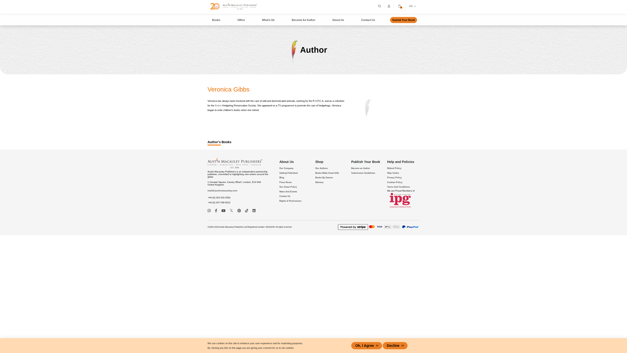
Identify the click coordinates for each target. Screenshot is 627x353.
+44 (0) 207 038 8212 (219, 202)
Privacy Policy (394, 177)
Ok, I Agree (364, 346)
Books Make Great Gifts (327, 173)
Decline (393, 346)
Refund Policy (394, 168)
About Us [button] (338, 20)
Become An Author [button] (303, 20)
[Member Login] (389, 6)
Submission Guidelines (363, 173)
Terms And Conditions (398, 187)
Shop (319, 162)
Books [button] (216, 20)
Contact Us (368, 20)
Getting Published (288, 173)
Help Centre (393, 173)
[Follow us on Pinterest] (239, 211)
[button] (399, 6)
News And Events (288, 191)
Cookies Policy (394, 182)
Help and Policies (400, 162)
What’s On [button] (268, 20)
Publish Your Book (365, 162)
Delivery (319, 182)
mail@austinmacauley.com (222, 190)
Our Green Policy (288, 187)
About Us (286, 162)
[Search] (379, 6)
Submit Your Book (403, 20)
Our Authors (321, 168)
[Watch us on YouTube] (223, 211)
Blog (281, 177)
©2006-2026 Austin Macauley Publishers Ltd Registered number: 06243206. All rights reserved (250, 227)
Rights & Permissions (290, 201)
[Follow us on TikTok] (247, 211)
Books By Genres (324, 177)
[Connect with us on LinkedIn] (254, 211)
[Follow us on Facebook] (216, 211)
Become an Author (360, 168)
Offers (241, 20)
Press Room (285, 182)
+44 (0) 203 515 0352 (219, 197)
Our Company (286, 168)
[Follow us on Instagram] (210, 211)
